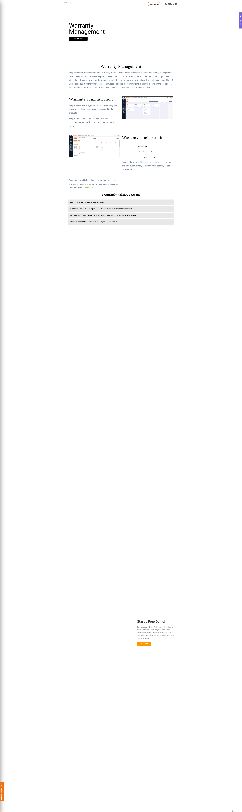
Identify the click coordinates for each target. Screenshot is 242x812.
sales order (90, 187)
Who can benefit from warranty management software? (93, 222)
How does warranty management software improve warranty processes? (101, 209)
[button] (78, 39)
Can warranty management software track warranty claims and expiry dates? (103, 215)
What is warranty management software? (87, 202)
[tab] (121, 202)
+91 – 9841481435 (170, 4)
